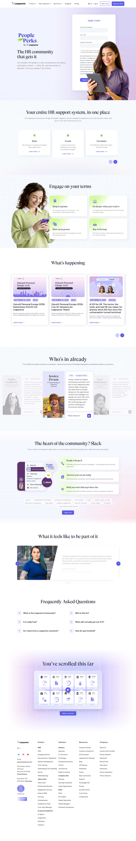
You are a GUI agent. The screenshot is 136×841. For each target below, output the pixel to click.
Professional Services (65, 761)
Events (81, 772)
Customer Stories (85, 747)
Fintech (60, 765)
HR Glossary (83, 765)
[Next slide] (115, 162)
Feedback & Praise (44, 804)
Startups (61, 779)
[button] (32, 3)
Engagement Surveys (45, 790)
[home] (19, 3)
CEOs (60, 793)
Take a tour (105, 4)
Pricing (76, 4)
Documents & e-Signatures (47, 758)
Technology (62, 758)
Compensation (43, 800)
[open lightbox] (68, 690)
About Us (103, 747)
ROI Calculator (84, 754)
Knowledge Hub (84, 782)
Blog (80, 761)
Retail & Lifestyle (64, 772)
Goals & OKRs (42, 793)
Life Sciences (62, 768)
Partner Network (105, 754)
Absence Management (45, 761)
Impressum (103, 768)
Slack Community (85, 775)
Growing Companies (65, 782)
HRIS (39, 751)
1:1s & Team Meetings (45, 807)
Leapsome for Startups (87, 758)
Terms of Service (105, 775)
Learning (41, 797)
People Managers (64, 804)
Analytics (41, 825)
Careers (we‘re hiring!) (107, 751)
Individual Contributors (66, 807)
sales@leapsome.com (24, 762)
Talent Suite (42, 782)
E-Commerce (63, 754)
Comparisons (83, 797)
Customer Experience (86, 751)
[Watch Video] (34, 142)
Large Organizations (65, 786)
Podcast (82, 779)
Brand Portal (104, 761)
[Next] (122, 394)
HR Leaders (62, 797)
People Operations (64, 800)
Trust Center (83, 793)
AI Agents (68, 4)
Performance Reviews (45, 786)
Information (104, 765)
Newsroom (103, 758)
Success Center (84, 790)
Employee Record (44, 754)
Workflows (41, 821)
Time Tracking (42, 765)
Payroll (40, 772)
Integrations (42, 818)
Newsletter (83, 768)
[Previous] (14, 394)
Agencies (61, 751)
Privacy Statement (106, 772)
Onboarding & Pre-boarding (47, 768)
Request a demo (118, 4)
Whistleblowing (43, 775)
